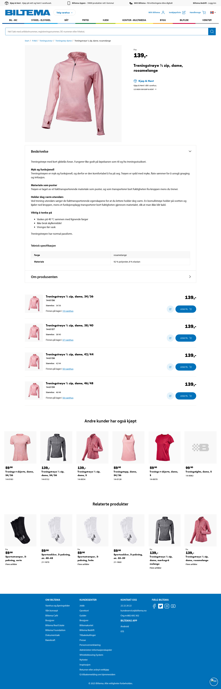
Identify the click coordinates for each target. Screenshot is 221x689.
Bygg (163, 20)
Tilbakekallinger (88, 635)
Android (125, 626)
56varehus (68, 397)
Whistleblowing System (91, 654)
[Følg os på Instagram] (166, 607)
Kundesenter (88, 599)
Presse (83, 640)
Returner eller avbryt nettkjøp (94, 669)
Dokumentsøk (52, 635)
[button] (213, 12)
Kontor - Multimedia (134, 20)
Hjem (106, 20)
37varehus (68, 339)
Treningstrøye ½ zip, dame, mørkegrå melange (161, 560)
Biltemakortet (86, 625)
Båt (66, 20)
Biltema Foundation (55, 630)
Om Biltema (52, 599)
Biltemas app (129, 620)
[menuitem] (13, 20)
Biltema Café (51, 615)
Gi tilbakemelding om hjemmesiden (97, 674)
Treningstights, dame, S (199, 471)
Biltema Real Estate (54, 625)
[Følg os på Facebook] (154, 607)
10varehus (68, 310)
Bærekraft (50, 640)
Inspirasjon (85, 664)
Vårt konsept (51, 610)
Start (27, 40)
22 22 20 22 (126, 605)
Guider (83, 615)
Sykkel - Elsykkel (41, 20)
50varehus (68, 368)
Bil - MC (13, 20)
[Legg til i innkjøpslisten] (170, 309)
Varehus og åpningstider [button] (57, 605)
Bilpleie (184, 20)
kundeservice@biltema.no (134, 610)
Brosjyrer (49, 620)
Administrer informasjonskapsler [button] (96, 649)
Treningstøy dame (63, 40)
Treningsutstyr (46, 40)
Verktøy (207, 20)
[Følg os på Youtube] (173, 607)
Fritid (85, 20)
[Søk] (212, 31)
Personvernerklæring (90, 644)
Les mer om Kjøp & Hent (144, 89)
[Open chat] (214, 682)
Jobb (82, 605)
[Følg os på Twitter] (160, 607)
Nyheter (84, 659)
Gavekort (84, 610)
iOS (122, 631)
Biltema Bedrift (87, 630)
